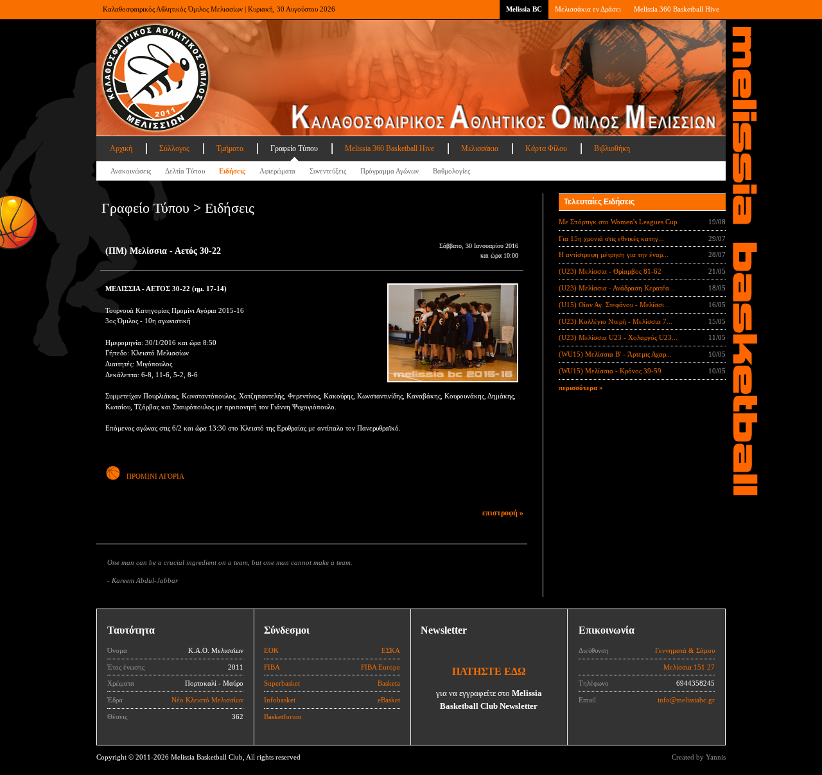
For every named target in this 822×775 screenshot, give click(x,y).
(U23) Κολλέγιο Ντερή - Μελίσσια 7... (615, 321)
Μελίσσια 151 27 (689, 667)
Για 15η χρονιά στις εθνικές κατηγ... (611, 238)
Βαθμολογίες (451, 171)
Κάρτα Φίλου (546, 148)
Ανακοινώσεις (130, 171)
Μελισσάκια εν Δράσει (588, 9)
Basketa (389, 683)
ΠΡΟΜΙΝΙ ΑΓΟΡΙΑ (155, 476)
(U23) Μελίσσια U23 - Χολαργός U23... (618, 337)
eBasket (389, 700)
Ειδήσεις (232, 171)
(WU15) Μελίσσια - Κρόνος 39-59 (610, 371)
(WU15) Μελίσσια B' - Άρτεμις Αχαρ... (615, 354)
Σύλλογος (174, 148)
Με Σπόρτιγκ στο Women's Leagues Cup (618, 222)
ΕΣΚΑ (390, 650)
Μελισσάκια (479, 148)
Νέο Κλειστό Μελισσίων (207, 700)
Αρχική (121, 148)
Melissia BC (524, 9)
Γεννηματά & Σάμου (685, 650)
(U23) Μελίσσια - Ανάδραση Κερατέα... (617, 288)
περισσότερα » (581, 387)
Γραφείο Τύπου (294, 148)
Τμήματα (229, 148)
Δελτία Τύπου (185, 171)
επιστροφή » (502, 512)
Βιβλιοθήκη (612, 148)
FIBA (272, 667)
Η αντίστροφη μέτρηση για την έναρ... (614, 254)
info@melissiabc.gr (686, 700)
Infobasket (279, 700)
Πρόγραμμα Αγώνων (389, 171)
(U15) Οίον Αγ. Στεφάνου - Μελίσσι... (614, 304)
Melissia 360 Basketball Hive (676, 9)
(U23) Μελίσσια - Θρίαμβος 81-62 (610, 271)
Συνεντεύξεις (328, 171)
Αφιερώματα (277, 171)
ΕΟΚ (271, 650)
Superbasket (282, 683)
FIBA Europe (380, 667)
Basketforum (283, 716)
